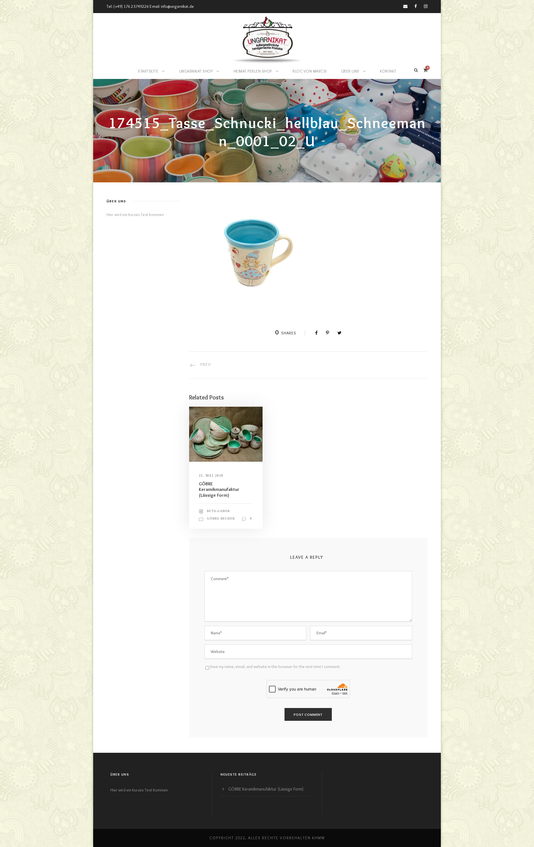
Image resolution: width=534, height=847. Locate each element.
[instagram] (425, 6)
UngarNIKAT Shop (196, 71)
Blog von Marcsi (310, 71)
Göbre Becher (221, 518)
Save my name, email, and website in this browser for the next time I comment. (275, 666)
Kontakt (388, 71)
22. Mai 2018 (211, 476)
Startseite (148, 71)
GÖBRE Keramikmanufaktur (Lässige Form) (219, 489)
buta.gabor (218, 511)
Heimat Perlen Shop (253, 71)
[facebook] (415, 6)
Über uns (350, 71)
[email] (405, 6)
